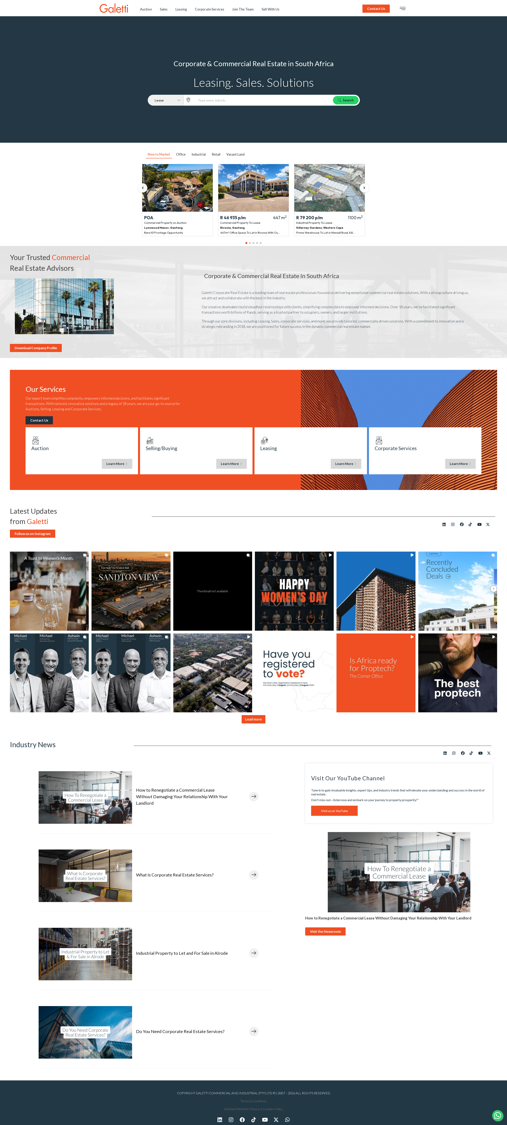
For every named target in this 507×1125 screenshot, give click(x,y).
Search (348, 100)
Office (181, 154)
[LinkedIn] (445, 524)
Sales (164, 9)
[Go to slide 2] (250, 243)
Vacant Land (235, 154)
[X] (489, 524)
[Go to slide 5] (261, 243)
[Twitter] (276, 1119)
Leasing (181, 9)
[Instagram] (454, 524)
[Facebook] (463, 524)
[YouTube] (480, 524)
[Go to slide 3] (253, 243)
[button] (49, 591)
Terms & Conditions (253, 1101)
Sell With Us (270, 9)
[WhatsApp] (287, 1119)
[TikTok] (472, 524)
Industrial (199, 154)
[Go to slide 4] (257, 243)
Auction (146, 9)
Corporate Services (209, 9)
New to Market (159, 154)
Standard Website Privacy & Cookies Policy (253, 1109)
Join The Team (243, 9)
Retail (216, 154)
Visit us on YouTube (334, 811)
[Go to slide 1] (246, 243)
